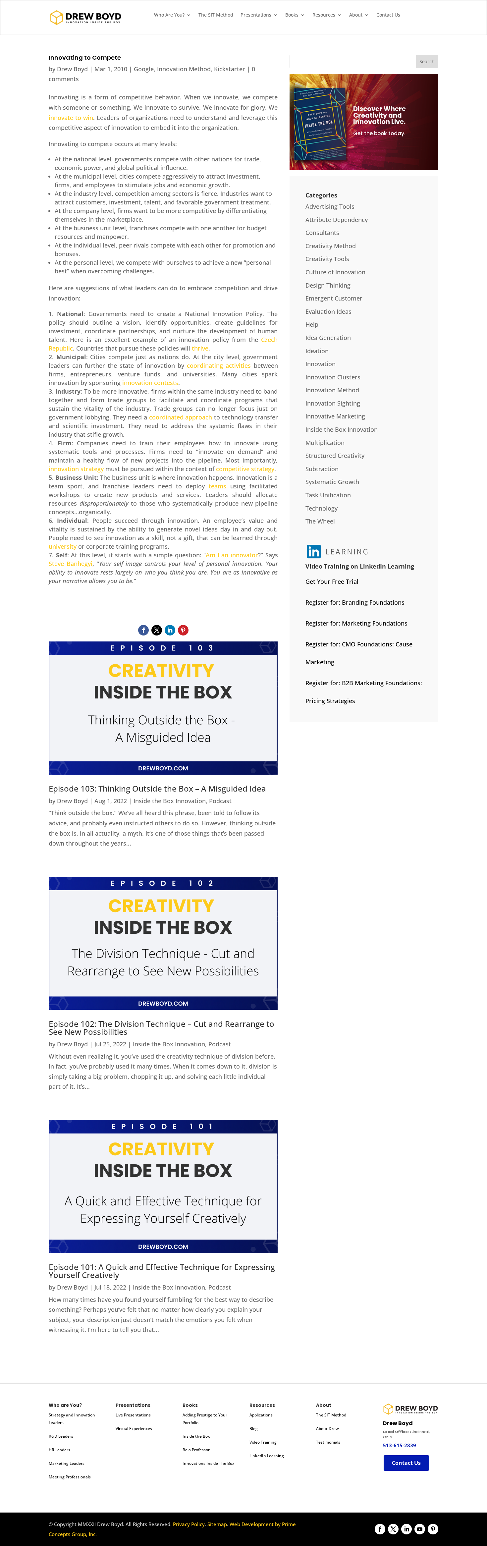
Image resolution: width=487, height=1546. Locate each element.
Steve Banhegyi (70, 564)
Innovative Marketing (335, 416)
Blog (253, 1428)
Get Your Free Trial (331, 581)
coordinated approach (180, 417)
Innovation (320, 364)
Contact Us (388, 15)
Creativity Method (330, 246)
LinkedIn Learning (266, 1456)
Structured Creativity (334, 456)
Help (311, 324)
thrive (200, 348)
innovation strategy (76, 469)
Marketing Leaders (66, 1463)
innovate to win (71, 118)
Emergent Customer (333, 298)
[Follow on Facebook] (143, 630)
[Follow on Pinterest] (183, 630)
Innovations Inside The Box (208, 1463)
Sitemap (217, 1524)
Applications (261, 1415)
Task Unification (328, 495)
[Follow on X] (156, 630)
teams (217, 486)
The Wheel (320, 521)
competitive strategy (245, 469)
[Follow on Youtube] (419, 1529)
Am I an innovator (232, 555)
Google (144, 69)
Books (291, 15)
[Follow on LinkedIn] (170, 630)
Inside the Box (196, 1436)
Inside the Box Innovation (170, 801)
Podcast (220, 801)
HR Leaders (59, 1450)
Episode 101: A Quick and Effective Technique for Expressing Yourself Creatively (162, 1270)
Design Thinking (328, 285)
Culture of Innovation (335, 272)
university (63, 546)
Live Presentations (133, 1415)
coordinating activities (219, 365)
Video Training (263, 1442)
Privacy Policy (189, 1524)
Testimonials (328, 1442)
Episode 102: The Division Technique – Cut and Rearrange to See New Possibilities (161, 1027)
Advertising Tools (329, 206)
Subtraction (322, 469)
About (355, 15)
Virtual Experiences (134, 1428)
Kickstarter (229, 69)
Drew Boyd (72, 69)
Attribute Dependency (336, 220)
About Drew (327, 1428)
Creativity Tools (327, 259)
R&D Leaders (61, 1436)
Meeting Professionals (70, 1477)
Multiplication (325, 443)
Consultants (322, 233)
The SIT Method (215, 15)
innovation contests (150, 383)
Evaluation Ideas (328, 311)
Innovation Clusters (332, 377)
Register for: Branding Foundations (355, 602)
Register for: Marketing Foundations (356, 623)
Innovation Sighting (332, 403)
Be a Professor (196, 1450)
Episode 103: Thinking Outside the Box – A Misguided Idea (157, 788)
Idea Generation (328, 338)
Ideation (317, 351)
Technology (321, 508)
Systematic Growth (332, 482)
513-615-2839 (399, 1445)
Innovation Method (184, 69)
